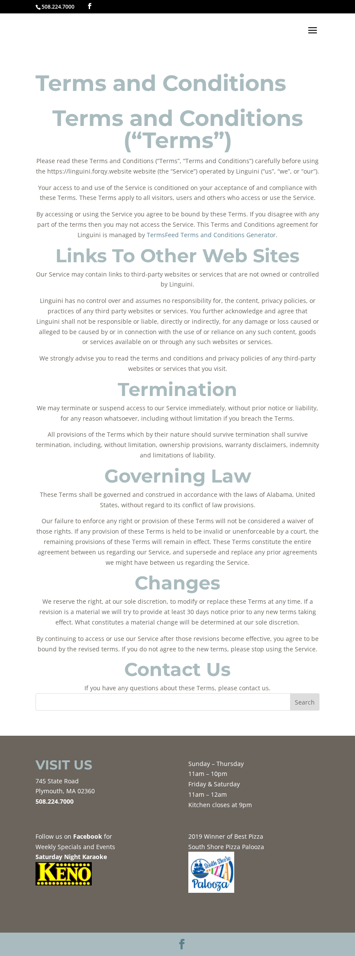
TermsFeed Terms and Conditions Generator (211, 235)
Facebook (88, 836)
